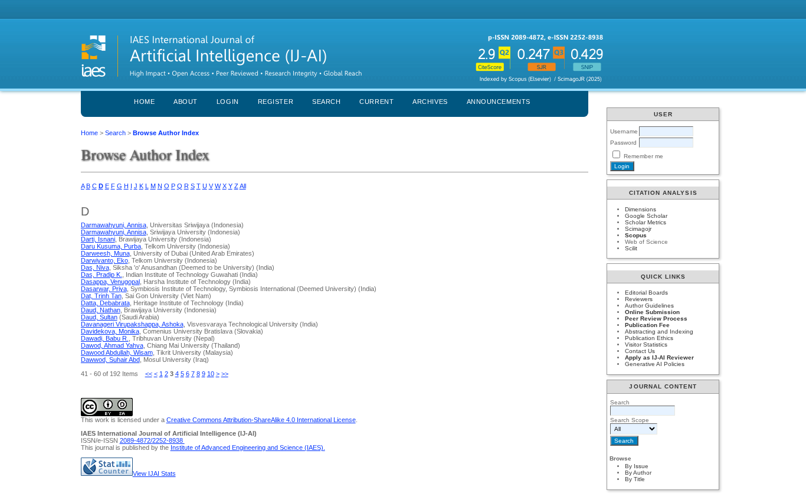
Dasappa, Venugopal (110, 281)
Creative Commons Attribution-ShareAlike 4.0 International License (261, 419)
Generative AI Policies (654, 364)
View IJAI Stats (154, 473)
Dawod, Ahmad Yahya (112, 345)
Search (326, 101)
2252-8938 (168, 440)
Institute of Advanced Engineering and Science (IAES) (247, 447)
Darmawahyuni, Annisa (113, 224)
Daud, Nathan (100, 309)
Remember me (643, 156)
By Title (635, 479)
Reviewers (639, 299)
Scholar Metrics (645, 222)
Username (624, 131)
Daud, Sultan (99, 317)
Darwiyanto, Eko (104, 260)
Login (228, 101)
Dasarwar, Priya (104, 288)
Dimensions (640, 209)
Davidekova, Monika (110, 331)
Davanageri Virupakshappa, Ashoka (132, 324)
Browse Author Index (166, 132)
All (243, 186)
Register (275, 101)
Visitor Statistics (646, 344)
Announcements (498, 101)
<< (148, 373)
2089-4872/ (136, 440)
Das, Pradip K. (101, 274)
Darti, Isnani (98, 239)
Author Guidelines (649, 305)
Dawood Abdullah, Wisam (117, 352)
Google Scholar (646, 216)
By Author (638, 472)
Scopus (636, 235)
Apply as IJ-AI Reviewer (659, 357)
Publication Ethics (649, 338)
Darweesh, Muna (105, 253)
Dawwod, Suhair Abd (110, 359)
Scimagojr (638, 229)
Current (376, 101)
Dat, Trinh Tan (101, 295)
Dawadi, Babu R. (105, 338)
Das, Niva (95, 267)
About (185, 101)
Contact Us (640, 351)
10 (210, 373)
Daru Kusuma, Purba (111, 246)
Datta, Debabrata (105, 302)
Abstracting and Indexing (659, 331)
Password (623, 142)
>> (224, 373)
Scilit (631, 248)
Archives (429, 101)
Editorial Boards (646, 292)
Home (144, 101)
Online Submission (652, 312)
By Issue (636, 466)
